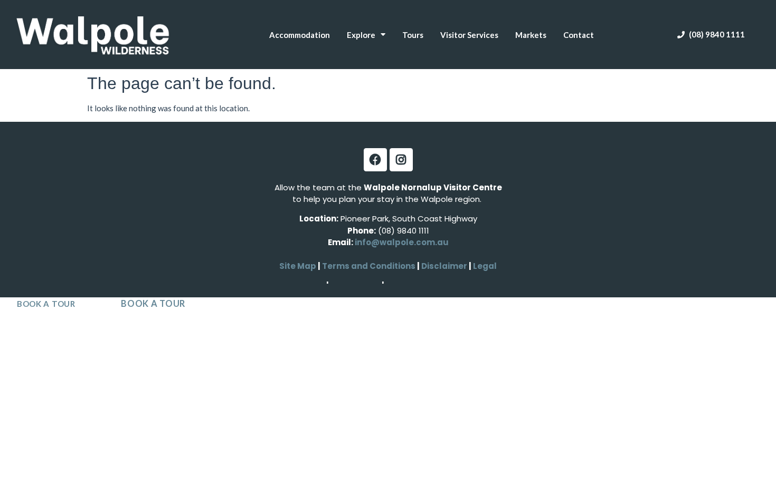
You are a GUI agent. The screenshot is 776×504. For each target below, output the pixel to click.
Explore (361, 35)
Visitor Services (469, 35)
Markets (530, 35)
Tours (412, 35)
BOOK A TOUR (46, 303)
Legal (484, 266)
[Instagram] (401, 159)
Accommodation (299, 35)
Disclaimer (445, 266)
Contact (578, 35)
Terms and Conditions (368, 266)
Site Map (297, 266)
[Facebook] (375, 159)
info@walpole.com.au (402, 242)
